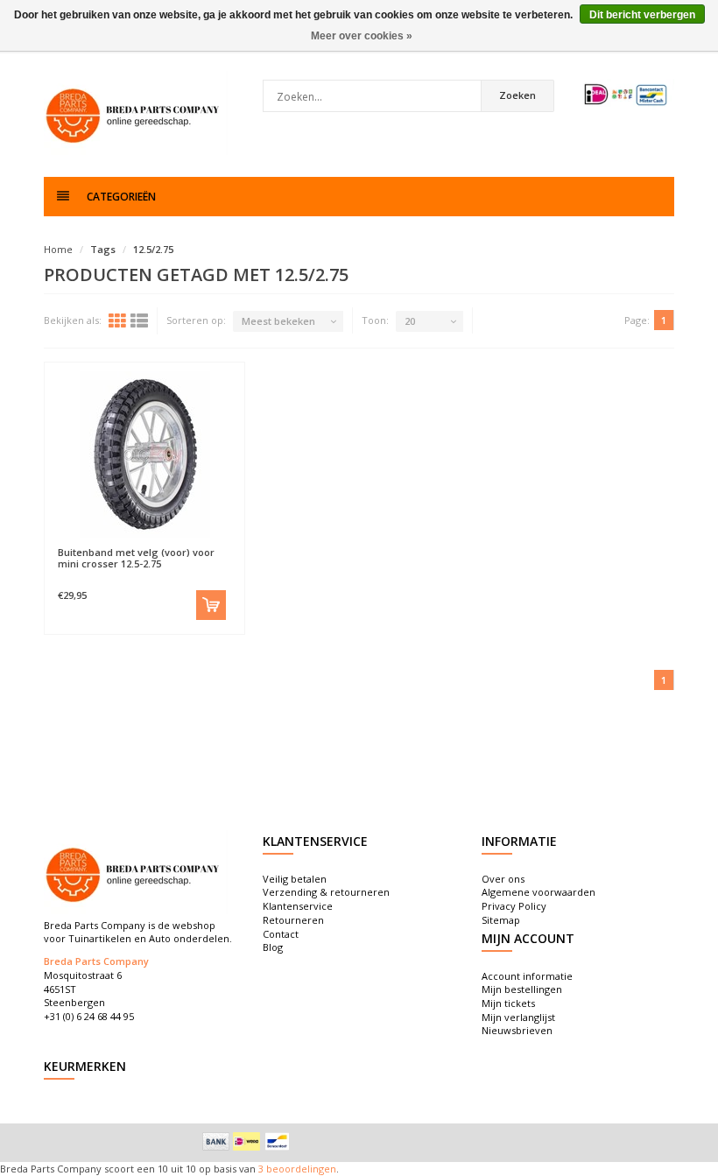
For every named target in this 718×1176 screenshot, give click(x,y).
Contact (281, 933)
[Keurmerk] (626, 94)
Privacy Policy (514, 905)
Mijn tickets (508, 1003)
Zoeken (517, 95)
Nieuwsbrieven (517, 1030)
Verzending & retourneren (326, 891)
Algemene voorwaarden (538, 891)
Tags (103, 249)
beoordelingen (300, 1168)
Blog (273, 947)
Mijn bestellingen (522, 989)
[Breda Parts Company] (136, 113)
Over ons (503, 878)
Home (58, 249)
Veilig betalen (295, 878)
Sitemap (501, 919)
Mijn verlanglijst (518, 1017)
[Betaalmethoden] (216, 1141)
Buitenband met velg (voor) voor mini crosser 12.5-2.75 (136, 558)
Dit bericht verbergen (642, 15)
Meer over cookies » (361, 36)
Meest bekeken (278, 320)
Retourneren (293, 919)
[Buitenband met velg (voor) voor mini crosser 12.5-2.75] (144, 454)
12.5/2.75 (153, 249)
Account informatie (527, 975)
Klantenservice (298, 905)
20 (410, 320)
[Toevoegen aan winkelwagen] (211, 605)
